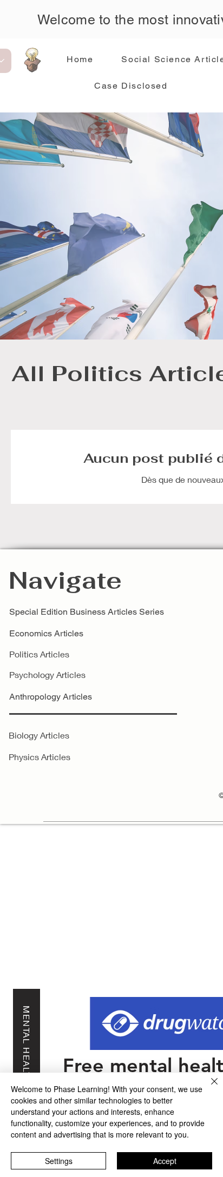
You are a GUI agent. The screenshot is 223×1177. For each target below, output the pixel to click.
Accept (164, 1160)
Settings (59, 1160)
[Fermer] (208, 1088)
